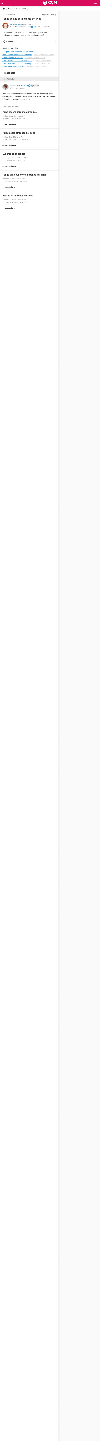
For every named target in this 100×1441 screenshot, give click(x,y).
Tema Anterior (10, 15)
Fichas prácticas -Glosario (35, 66)
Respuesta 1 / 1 (8, 79)
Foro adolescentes (43, 60)
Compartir (9, 42)
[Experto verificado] (31, 27)
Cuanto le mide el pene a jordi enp (16, 63)
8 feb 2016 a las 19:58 (41, 27)
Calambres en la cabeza (12, 57)
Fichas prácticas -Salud (44, 55)
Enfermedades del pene (12, 66)
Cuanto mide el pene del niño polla (17, 60)
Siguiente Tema (48, 15)
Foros (10, 9)
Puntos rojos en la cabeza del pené (17, 55)
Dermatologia (20, 9)
